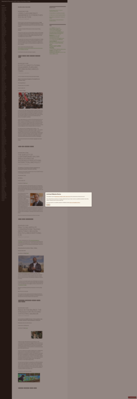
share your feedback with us (75, 202)
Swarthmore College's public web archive (62, 196)
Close (48, 204)
